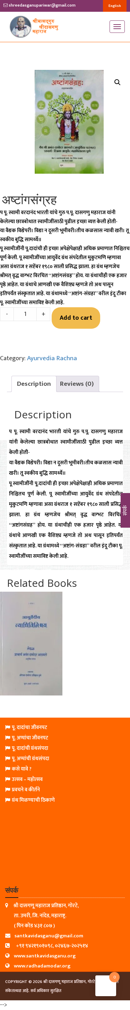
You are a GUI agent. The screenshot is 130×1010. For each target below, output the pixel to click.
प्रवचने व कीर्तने (26, 789)
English (115, 6)
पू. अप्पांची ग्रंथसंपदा (30, 758)
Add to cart (76, 318)
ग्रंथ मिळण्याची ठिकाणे (33, 800)
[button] (117, 82)
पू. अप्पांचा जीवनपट (30, 738)
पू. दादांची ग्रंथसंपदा (30, 748)
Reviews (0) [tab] (77, 384)
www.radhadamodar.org (42, 966)
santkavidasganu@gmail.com (49, 935)
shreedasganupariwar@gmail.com (42, 5)
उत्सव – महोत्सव (27, 779)
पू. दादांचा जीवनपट (29, 727)
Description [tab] (34, 384)
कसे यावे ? (22, 769)
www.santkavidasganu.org (45, 956)
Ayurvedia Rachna (52, 358)
